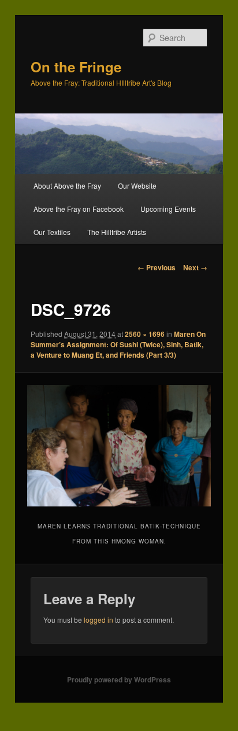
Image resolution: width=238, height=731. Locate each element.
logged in (98, 620)
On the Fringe (76, 66)
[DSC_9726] (118, 445)
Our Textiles (52, 232)
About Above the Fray (67, 185)
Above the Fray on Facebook (79, 209)
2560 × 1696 (145, 334)
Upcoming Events (168, 209)
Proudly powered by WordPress (119, 679)
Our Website (137, 185)
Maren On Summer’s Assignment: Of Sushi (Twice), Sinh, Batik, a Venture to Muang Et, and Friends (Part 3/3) (118, 344)
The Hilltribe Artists (116, 232)
